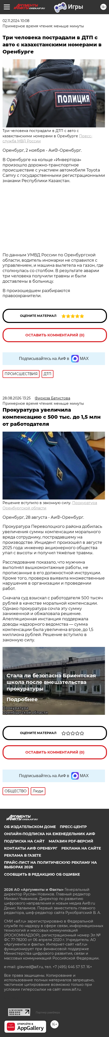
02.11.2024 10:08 (16, 20)
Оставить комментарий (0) (54, 335)
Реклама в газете (22, 855)
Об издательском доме (30, 826)
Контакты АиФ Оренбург (30, 848)
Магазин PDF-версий (71, 841)
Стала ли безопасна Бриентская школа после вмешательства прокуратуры (51, 682)
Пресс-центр (73, 826)
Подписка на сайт (24, 841)
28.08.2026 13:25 (17, 398)
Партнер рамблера (48, 1012)
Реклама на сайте (81, 848)
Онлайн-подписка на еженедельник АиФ (49, 834)
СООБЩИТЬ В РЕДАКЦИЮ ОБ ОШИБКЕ (42, 874)
